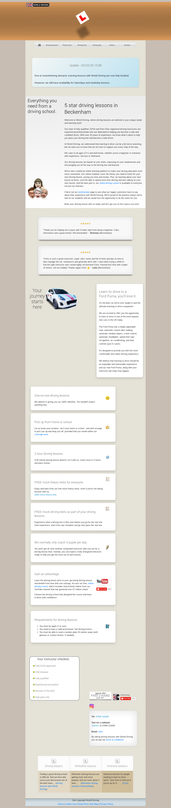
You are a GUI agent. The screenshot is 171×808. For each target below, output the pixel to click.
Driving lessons (52, 45)
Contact (127, 45)
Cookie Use (70, 804)
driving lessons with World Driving (51, 786)
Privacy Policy (106, 804)
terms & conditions (115, 740)
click (125, 783)
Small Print (83, 804)
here (101, 731)
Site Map (94, 804)
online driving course (109, 183)
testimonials (84, 192)
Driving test (82, 45)
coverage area (41, 434)
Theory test (66, 45)
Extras (112, 45)
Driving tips (97, 45)
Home (39, 45)
